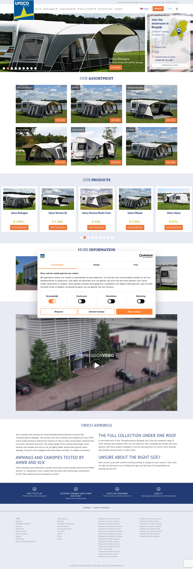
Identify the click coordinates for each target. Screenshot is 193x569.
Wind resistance (63, 526)
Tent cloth (61, 531)
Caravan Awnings (49, 9)
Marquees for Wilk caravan (149, 536)
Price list (176, 2)
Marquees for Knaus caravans (150, 519)
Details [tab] (96, 265)
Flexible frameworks (23, 524)
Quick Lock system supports (26, 541)
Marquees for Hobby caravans (109, 546)
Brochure (169, 2)
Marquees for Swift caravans (150, 529)
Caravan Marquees (66, 9)
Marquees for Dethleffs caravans (110, 536)
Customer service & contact (165, 57)
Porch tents (20, 529)
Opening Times (159, 2)
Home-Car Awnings (105, 549)
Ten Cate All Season (64, 529)
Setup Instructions (105, 9)
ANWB (18, 519)
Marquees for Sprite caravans (150, 526)
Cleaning (60, 521)
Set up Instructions (147, 2)
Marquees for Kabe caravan (108, 554)
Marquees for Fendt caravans (109, 544)
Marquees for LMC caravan (149, 521)
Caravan (19, 526)
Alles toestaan (134, 312)
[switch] (81, 301)
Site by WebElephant (115, 566)
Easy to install (21, 531)
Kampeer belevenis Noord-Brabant (128, 2)
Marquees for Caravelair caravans (110, 531)
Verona (59, 539)
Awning (18, 536)
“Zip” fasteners (62, 519)
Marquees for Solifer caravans (151, 524)
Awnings (87, 507)
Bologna (19, 521)
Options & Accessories (85, 9)
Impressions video (170, 65)
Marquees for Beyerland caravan (110, 526)
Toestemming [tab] (57, 265)
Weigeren (58, 312)
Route (157, 52)
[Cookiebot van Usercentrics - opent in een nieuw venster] (141, 256)
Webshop (158, 9)
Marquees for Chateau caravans (110, 534)
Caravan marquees (101, 507)
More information (19, 227)
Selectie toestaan (96, 312)
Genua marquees (22, 534)
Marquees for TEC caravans (150, 534)
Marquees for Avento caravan (109, 519)
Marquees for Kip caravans (108, 556)
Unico (37, 9)
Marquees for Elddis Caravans (109, 539)
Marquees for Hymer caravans (109, 551)
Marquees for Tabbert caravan (151, 531)
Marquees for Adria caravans (108, 521)
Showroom (119, 9)
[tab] (4, 68)
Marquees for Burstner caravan (109, 529)
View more (60, 120)
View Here (115, 67)
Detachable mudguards (65, 524)
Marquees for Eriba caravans (108, 541)
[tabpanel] (72, 42)
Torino (59, 534)
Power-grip (20, 539)
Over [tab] (136, 265)
